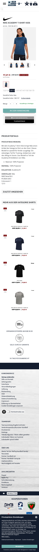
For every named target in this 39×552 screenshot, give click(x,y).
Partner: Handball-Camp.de (11, 458)
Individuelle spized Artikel (10, 439)
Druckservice (6, 430)
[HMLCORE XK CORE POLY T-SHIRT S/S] (19, 219)
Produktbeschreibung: (11, 142)
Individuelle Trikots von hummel (12, 437)
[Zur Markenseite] (8, 19)
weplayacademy (7, 461)
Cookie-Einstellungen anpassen (12, 406)
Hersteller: (6, 174)
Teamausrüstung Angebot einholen (13, 425)
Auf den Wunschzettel (20, 118)
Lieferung (5, 389)
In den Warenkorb (19, 110)
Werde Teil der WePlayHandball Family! (15, 451)
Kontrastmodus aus (17, 412)
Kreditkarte (5, 482)
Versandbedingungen (9, 387)
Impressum (5, 401)
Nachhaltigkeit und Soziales (11, 463)
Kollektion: (6, 170)
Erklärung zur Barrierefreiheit (11, 403)
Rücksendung (6, 391)
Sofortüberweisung (8, 480)
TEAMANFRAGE (19, 121)
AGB (3, 394)
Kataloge (4, 432)
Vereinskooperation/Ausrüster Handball (15, 427)
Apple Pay (5, 478)
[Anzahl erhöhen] (16, 103)
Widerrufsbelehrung (8, 396)
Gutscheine (5, 384)
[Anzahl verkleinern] (10, 103)
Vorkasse (5, 487)
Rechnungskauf (7, 485)
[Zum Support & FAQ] (26, 3)
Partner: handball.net (9, 456)
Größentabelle (25, 98)
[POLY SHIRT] (19, 273)
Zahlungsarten (6, 382)
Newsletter (5, 454)
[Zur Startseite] (14, 3)
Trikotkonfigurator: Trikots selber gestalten (16, 435)
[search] (19, 9)
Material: (5, 166)
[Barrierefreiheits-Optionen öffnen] (4, 411)
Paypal (4, 475)
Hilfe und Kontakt (7, 379)
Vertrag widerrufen (8, 377)
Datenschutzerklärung (9, 399)
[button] (5, 4)
